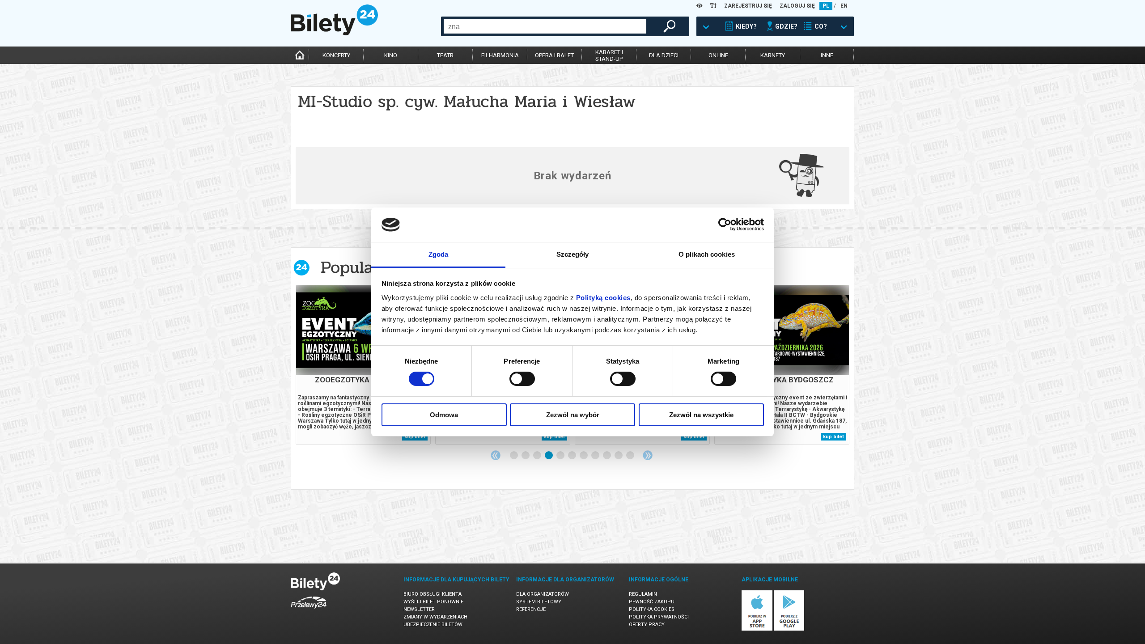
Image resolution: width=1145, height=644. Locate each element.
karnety (772, 55)
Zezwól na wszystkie (701, 415)
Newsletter (419, 609)
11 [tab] (630, 455)
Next (648, 455)
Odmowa (444, 415)
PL (826, 6)
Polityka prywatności (659, 617)
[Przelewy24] (309, 610)
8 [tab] (595, 455)
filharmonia (500, 55)
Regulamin (643, 594)
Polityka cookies (651, 609)
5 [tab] (560, 455)
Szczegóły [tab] (572, 254)
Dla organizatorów (542, 594)
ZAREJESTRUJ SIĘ (748, 6)
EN (844, 6)
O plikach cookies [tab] (707, 254)
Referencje (531, 609)
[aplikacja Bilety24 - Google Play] (789, 629)
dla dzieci (664, 55)
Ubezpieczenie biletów (432, 624)
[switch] (522, 379)
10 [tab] (619, 455)
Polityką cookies (603, 297)
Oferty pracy (647, 624)
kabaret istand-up (609, 55)
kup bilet (414, 437)
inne (827, 55)
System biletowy (538, 602)
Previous (495, 455)
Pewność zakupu (651, 602)
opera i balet (554, 55)
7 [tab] (584, 455)
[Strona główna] (334, 33)
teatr (445, 55)
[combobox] (545, 26)
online (718, 55)
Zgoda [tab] (438, 254)
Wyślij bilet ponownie (433, 602)
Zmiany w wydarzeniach (435, 617)
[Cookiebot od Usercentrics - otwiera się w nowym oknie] (725, 224)
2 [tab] (526, 455)
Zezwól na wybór (572, 415)
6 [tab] (572, 455)
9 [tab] (607, 455)
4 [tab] (549, 455)
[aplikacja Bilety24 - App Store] (757, 629)
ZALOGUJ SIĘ (797, 6)
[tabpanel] (363, 365)
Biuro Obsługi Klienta (432, 594)
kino (390, 55)
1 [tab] (514, 455)
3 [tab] (537, 455)
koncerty (336, 55)
